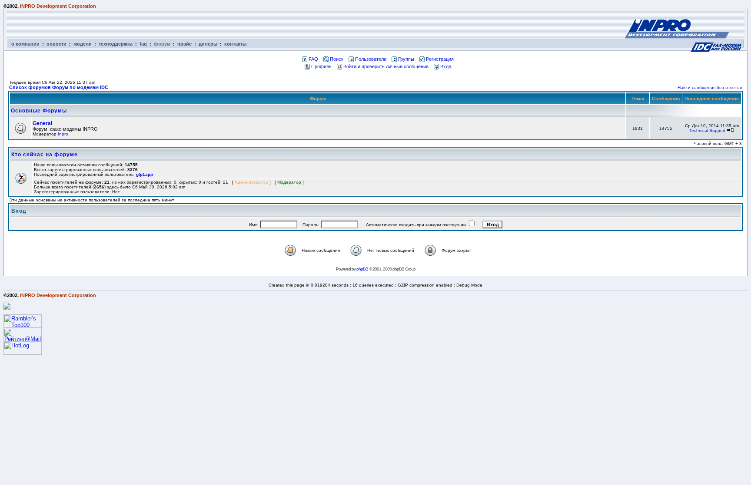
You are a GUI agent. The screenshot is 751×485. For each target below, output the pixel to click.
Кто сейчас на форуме (44, 155)
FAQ (313, 59)
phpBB (362, 269)
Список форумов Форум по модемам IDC (58, 87)
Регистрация (440, 59)
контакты (235, 43)
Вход (445, 66)
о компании (25, 43)
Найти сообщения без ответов (710, 87)
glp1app (144, 174)
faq (143, 43)
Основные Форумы (39, 111)
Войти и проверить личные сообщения (386, 66)
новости (56, 43)
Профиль (321, 66)
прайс (184, 43)
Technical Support (707, 130)
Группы (406, 59)
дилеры (208, 43)
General (42, 123)
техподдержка (116, 43)
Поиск (336, 59)
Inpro (63, 134)
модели (82, 43)
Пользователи (370, 59)
